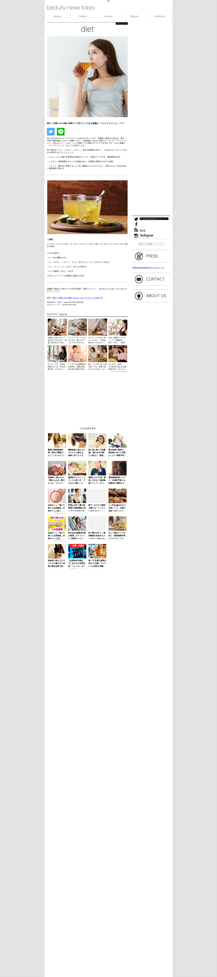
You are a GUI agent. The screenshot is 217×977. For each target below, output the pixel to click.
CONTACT (155, 278)
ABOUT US (156, 295)
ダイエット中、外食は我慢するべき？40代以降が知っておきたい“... (57, 366)
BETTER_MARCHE (76, 302)
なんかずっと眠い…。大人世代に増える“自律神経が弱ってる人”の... (117, 366)
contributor (160, 16)
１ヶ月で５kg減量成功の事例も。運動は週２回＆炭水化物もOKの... (77, 366)
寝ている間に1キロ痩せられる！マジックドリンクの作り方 (78, 298)
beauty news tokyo (69, 305)
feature (108, 16)
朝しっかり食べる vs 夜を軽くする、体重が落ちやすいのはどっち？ (97, 366)
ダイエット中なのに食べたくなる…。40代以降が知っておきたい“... (97, 340)
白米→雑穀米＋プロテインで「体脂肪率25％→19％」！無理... (117, 340)
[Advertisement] (87, 398)
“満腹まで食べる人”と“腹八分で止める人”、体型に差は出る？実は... (57, 340)
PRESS (152, 255)
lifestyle (134, 16)
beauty (57, 16)
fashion (83, 16)
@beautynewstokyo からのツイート (148, 268)
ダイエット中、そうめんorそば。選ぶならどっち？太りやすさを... (77, 340)
